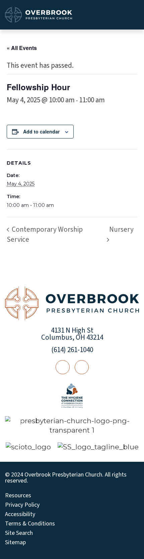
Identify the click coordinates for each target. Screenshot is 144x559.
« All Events (22, 48)
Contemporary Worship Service (45, 234)
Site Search (19, 533)
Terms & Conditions (30, 524)
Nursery (121, 229)
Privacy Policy (22, 505)
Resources (18, 496)
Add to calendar (41, 131)
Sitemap (15, 543)
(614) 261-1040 (72, 350)
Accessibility (20, 514)
